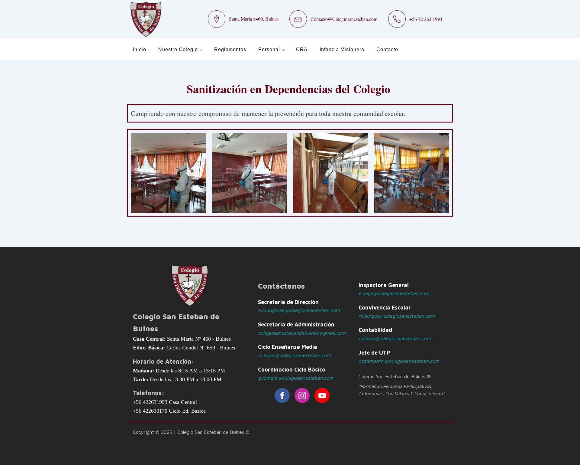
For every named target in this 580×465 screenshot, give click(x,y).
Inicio (139, 49)
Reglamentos (230, 49)
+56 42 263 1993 (425, 19)
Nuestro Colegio (178, 49)
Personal (269, 49)
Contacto (387, 49)
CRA (302, 49)
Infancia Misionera (342, 49)
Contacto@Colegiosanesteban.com (344, 19)
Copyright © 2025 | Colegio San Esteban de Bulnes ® (191, 432)
